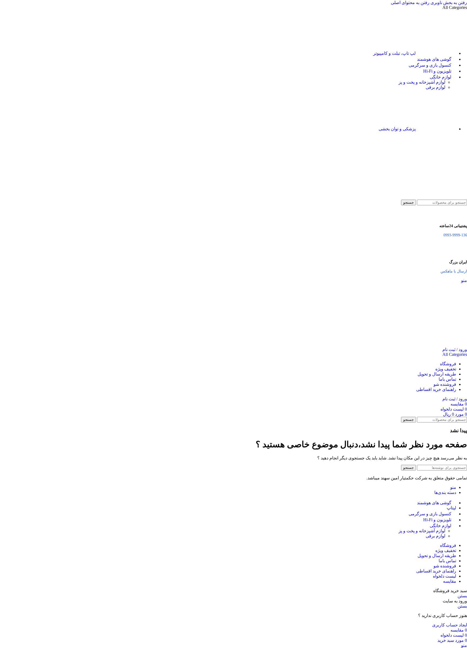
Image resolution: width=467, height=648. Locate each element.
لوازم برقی (435, 87)
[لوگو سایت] (440, 197)
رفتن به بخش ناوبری (448, 2)
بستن (462, 596)
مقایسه (449, 581)
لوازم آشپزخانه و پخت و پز (422, 82)
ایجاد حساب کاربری (449, 625)
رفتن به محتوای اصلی (410, 2)
